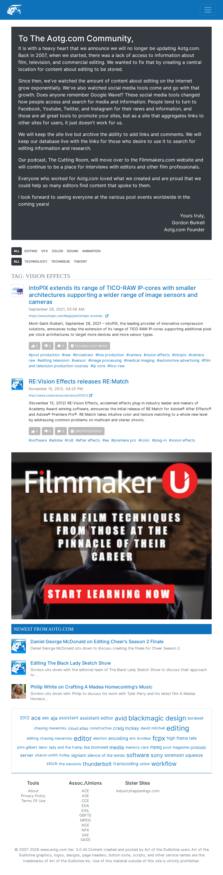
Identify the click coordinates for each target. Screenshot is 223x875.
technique (60, 261)
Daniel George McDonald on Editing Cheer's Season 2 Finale (96, 641)
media (116, 747)
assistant (68, 717)
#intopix (179, 355)
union (145, 763)
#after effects (88, 440)
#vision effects (157, 355)
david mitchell (153, 728)
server (26, 755)
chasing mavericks (50, 728)
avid (121, 718)
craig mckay (126, 728)
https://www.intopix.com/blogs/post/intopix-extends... (67, 316)
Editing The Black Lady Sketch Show (70, 663)
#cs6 (69, 440)
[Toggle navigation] (208, 10)
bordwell (195, 718)
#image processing (105, 360)
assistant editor (96, 718)
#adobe (55, 440)
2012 (25, 717)
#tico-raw (116, 366)
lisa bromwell (96, 747)
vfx (44, 251)
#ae (105, 440)
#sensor (79, 360)
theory (80, 261)
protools (198, 747)
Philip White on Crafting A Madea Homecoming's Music (91, 687)
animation (91, 251)
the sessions (70, 764)
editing (30, 251)
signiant (78, 755)
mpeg (156, 747)
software (137, 755)
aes (45, 717)
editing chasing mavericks (49, 738)
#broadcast (83, 355)
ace (36, 718)
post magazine (176, 747)
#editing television (53, 360)
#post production (44, 355)
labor (43, 747)
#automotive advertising (178, 360)
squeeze (194, 755)
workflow (164, 763)
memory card (137, 747)
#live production (110, 355)
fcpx (158, 738)
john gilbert (27, 747)
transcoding (125, 763)
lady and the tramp (65, 747)
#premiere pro (123, 440)
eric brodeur (140, 738)
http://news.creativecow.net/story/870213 (59, 395)
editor (83, 738)
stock (51, 763)
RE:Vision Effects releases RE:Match (79, 381)
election (100, 738)
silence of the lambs (106, 755)
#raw (66, 355)
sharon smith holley (52, 755)
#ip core (98, 366)
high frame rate (182, 738)
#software (38, 440)
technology (35, 261)
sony (157, 755)
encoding (118, 738)
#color (144, 440)
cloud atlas (78, 728)
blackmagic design (157, 718)
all (16, 251)
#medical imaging (139, 360)
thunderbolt (97, 764)
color (57, 251)
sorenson (174, 755)
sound (72, 251)
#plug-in (159, 440)
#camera (133, 355)
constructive (101, 728)
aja (54, 718)
